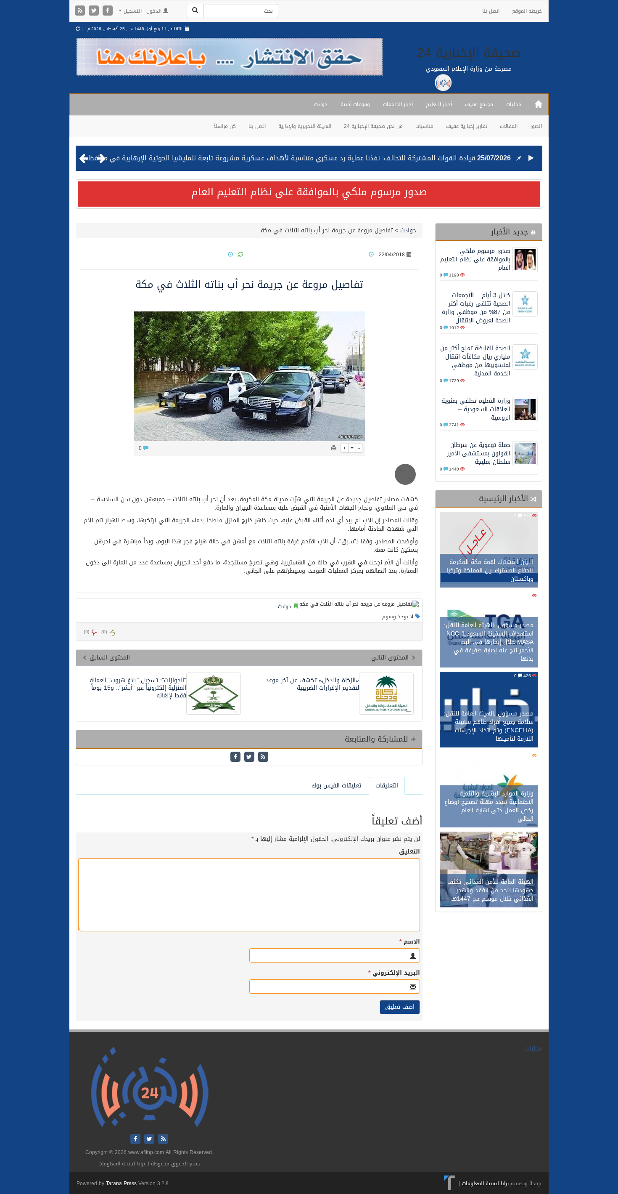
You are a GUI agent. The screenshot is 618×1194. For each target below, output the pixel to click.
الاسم (409, 942)
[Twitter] (95, 11)
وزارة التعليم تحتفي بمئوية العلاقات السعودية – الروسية (475, 409)
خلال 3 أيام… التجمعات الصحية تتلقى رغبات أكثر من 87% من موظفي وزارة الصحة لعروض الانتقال (476, 308)
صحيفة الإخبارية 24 (469, 52)
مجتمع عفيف (479, 104)
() (87, 632)
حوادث (320, 104)
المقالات (509, 126)
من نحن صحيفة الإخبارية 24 (373, 126)
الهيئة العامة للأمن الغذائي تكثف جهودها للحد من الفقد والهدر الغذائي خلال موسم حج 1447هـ (490, 890)
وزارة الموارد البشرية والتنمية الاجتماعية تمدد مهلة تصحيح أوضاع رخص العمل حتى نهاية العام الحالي (488, 806)
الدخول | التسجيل (142, 11)
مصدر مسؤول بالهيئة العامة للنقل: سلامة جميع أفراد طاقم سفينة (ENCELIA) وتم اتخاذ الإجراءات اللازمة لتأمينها (488, 726)
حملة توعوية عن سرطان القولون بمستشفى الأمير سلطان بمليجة (478, 453)
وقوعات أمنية (355, 104)
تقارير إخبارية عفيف (466, 126)
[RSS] (81, 11)
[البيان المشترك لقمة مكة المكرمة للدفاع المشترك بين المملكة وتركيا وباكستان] (489, 550)
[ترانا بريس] (449, 1183)
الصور (536, 126)
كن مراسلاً (225, 126)
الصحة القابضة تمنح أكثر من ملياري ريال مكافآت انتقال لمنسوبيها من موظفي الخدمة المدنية (475, 361)
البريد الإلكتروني (394, 973)
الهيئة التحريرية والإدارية (304, 126)
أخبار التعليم (439, 104)
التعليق (409, 852)
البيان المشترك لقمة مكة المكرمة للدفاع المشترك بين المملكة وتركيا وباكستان (489, 570)
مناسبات (424, 126)
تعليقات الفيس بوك (336, 785)
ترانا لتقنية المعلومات (485, 1183)
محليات (513, 104)
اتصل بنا (490, 11)
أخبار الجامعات (398, 104)
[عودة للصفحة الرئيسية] (149, 1087)
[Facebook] (108, 11)
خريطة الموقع (527, 11)
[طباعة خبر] (333, 448)
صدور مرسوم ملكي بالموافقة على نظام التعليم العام (309, 192)
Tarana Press (121, 1183)
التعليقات (386, 785)
